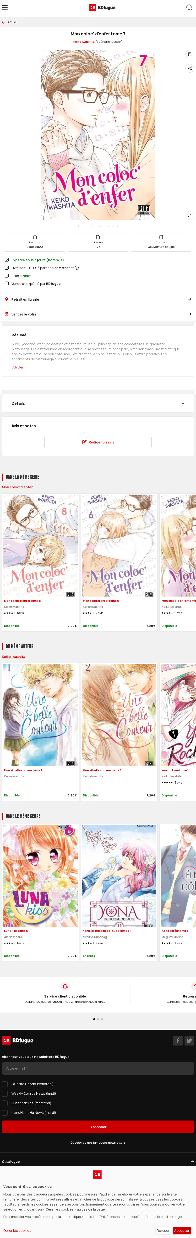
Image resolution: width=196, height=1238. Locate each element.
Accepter (181, 1230)
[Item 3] (91, 226)
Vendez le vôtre (24, 314)
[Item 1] (83, 226)
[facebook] (178, 1041)
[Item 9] (117, 226)
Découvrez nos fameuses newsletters (98, 1143)
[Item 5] (100, 226)
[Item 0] (78, 226)
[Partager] (189, 68)
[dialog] (98, 1202)
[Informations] (77, 268)
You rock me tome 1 (175, 770)
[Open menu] (5, 7)
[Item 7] (108, 226)
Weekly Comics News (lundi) (33, 1093)
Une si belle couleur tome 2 (102, 770)
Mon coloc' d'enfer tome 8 (22, 601)
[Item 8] (113, 226)
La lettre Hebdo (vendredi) (32, 1084)
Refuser (163, 1230)
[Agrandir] (189, 215)
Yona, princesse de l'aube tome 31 (107, 931)
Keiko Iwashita (84, 41)
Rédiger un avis (101, 442)
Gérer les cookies (17, 1230)
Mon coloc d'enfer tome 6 (101, 601)
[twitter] (189, 1041)
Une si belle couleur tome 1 (23, 770)
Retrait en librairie (25, 299)
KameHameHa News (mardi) (33, 1112)
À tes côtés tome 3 (175, 931)
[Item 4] (96, 226)
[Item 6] (104, 226)
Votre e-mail (16, 1068)
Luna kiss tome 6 (16, 931)
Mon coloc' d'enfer (17, 487)
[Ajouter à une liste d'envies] (189, 54)
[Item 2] (87, 226)
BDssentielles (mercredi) (31, 1103)
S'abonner (98, 1127)
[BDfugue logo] (102, 7)
